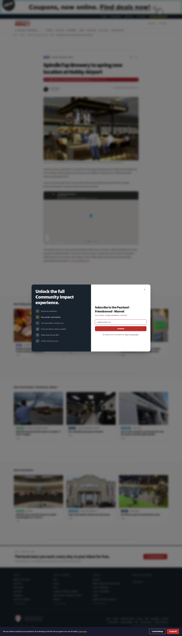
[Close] (144, 289)
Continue (120, 329)
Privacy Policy (134, 334)
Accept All (173, 631)
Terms (127, 334)
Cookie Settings (157, 631)
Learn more (83, 631)
